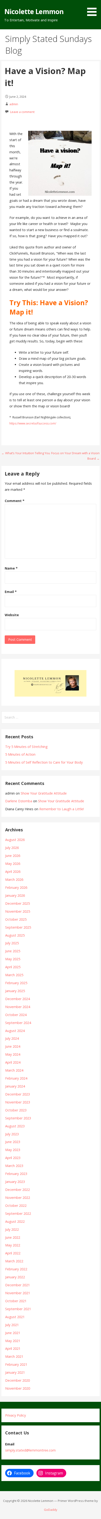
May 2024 (12, 1054)
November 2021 (17, 1293)
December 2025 (17, 903)
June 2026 (12, 855)
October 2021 (16, 1301)
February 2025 (16, 983)
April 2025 (12, 967)
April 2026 (12, 871)
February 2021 (16, 1364)
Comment (14, 501)
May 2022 (12, 1245)
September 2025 (18, 927)
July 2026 (12, 847)
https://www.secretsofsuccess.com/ (32, 423)
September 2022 (18, 1213)
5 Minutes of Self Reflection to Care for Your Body (44, 762)
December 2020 (17, 1380)
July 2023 (12, 1134)
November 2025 (17, 911)
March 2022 (14, 1261)
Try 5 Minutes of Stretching (26, 746)
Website (12, 615)
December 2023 (17, 1094)
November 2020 (17, 1388)
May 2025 (12, 959)
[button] (93, 9)
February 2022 (16, 1269)
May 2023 (12, 1150)
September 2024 (18, 1022)
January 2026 (15, 895)
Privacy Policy (15, 1415)
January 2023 (15, 1181)
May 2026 (12, 863)
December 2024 (17, 999)
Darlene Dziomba (18, 801)
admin (13, 104)
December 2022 (17, 1189)
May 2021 (12, 1341)
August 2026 (15, 839)
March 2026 (14, 879)
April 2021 (12, 1348)
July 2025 (12, 943)
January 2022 (15, 1277)
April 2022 (12, 1253)
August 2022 (15, 1221)
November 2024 (17, 1007)
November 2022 (17, 1197)
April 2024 (12, 1062)
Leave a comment (22, 112)
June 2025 (12, 951)
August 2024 (15, 1030)
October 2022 (16, 1205)
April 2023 (12, 1157)
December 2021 (17, 1285)
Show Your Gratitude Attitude (44, 793)
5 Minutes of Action (20, 754)
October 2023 (16, 1110)
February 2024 (16, 1078)
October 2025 (16, 919)
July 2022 (12, 1229)
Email (11, 591)
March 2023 (14, 1165)
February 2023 (16, 1173)
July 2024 (12, 1038)
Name (11, 568)
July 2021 (12, 1325)
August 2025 (15, 935)
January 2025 (15, 991)
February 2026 (16, 887)
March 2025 (14, 975)
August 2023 (15, 1126)
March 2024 (14, 1070)
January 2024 (15, 1086)
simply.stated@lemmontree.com (30, 1450)
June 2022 (12, 1237)
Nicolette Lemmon (34, 11)
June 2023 (12, 1142)
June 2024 (12, 1046)
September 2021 (18, 1309)
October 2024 (16, 1015)
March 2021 (14, 1356)
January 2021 (15, 1372)
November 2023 (17, 1102)
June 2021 (12, 1333)
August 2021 (15, 1317)
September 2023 (18, 1118)
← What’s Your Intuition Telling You (25, 453)
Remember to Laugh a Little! (61, 809)
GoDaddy (50, 1510)
